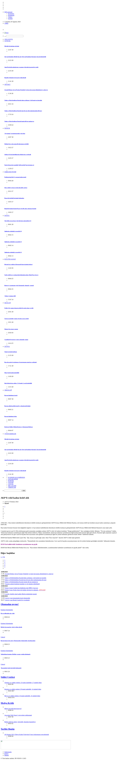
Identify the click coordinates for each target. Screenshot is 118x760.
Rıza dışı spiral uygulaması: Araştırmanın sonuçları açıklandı (20, 362)
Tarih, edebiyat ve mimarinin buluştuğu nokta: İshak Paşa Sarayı (21, 275)
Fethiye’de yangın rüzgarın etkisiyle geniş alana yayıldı (18, 308)
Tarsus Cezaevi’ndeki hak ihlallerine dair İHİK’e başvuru (21, 588)
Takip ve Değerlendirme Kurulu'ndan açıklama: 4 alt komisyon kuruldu (23, 100)
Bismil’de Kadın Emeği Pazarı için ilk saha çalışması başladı (20, 208)
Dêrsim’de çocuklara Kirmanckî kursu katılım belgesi (18, 264)
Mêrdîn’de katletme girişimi (11, 46)
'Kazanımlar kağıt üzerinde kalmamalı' (11, 668)
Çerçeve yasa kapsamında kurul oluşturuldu (17, 598)
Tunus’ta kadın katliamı (10, 351)
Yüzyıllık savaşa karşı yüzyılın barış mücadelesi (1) (17, 220)
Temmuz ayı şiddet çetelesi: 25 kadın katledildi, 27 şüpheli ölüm (23, 682)
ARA (24, 490)
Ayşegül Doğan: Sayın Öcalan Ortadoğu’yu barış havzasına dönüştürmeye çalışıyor (26, 90)
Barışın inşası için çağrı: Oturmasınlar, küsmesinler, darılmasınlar (18, 640)
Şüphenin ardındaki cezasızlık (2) (13, 252)
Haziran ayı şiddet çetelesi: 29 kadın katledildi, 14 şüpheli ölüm (22, 689)
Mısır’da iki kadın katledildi (11, 372)
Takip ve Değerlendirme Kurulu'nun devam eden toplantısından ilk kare (23, 110)
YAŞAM (10, 482)
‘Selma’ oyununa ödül (10, 296)
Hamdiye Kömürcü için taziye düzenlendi (15, 77)
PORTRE (11, 481)
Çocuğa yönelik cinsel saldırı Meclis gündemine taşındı (21, 594)
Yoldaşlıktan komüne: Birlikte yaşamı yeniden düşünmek (15, 654)
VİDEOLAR (12, 487)
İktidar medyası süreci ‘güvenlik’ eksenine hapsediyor (20, 722)
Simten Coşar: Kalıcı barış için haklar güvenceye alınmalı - (25, 590)
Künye (6, 753)
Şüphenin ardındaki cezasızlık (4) (13, 231)
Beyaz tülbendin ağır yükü (7, 613)
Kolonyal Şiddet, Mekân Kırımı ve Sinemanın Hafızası (18, 427)
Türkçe (10, 17)
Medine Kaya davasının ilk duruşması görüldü (16, 144)
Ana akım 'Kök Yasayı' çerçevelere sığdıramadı (18, 715)
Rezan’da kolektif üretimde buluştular (14, 198)
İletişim (6, 755)
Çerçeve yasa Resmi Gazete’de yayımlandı (17, 600)
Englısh (10, 18)
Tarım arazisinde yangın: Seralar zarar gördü (16, 318)
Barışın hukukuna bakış (10, 416)
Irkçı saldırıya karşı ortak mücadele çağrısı (15, 187)
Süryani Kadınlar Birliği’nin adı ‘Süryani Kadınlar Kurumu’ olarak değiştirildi (25, 56)
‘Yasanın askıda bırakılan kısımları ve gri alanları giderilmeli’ (22, 584)
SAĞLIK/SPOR (13, 479)
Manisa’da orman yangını (11, 329)
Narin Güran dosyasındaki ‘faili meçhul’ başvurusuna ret (19, 165)
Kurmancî (11, 13)
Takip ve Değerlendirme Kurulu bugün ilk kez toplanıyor (19, 121)
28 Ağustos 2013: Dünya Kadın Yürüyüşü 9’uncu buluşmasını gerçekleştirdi (26, 734)
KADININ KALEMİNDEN (16, 477)
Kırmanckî (11, 15)
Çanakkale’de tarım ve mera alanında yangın (16, 339)
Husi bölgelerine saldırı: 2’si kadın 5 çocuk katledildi (18, 383)
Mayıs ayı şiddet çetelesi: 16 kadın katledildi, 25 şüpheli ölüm (22, 696)
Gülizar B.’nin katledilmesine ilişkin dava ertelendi (17, 154)
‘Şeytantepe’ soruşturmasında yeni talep (14, 133)
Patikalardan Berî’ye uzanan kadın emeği (15, 177)
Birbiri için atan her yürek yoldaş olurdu (11, 627)
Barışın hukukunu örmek (10, 395)
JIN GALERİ (12, 486)
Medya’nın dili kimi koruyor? (13, 708)
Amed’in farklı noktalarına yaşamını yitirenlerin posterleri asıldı (21, 67)
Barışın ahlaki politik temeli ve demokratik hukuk (17, 406)
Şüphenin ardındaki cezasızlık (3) (13, 241)
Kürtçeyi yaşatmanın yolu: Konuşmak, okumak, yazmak (19, 285)
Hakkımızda (8, 752)
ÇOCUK (10, 484)
